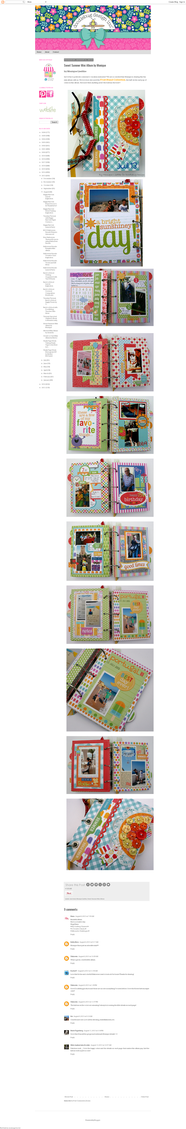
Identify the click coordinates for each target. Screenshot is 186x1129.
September (48, 189)
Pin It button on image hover (10, 1128)
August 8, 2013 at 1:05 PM (87, 985)
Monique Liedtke (81, 899)
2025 (44, 136)
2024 (44, 139)
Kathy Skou (75, 942)
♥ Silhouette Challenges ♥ (80, 931)
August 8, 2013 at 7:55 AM (84, 916)
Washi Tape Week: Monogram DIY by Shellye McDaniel (50, 353)
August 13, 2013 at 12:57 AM (101, 1045)
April (45, 370)
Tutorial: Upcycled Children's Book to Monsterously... (50, 319)
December (48, 179)
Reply (73, 934)
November (48, 182)
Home (39, 52)
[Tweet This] (92, 886)
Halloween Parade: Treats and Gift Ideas (50, 263)
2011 (44, 388)
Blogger (97, 1120)
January (47, 380)
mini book (73, 899)
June (45, 363)
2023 (44, 142)
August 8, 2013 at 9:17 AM (89, 942)
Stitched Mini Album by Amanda (50, 332)
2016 (44, 166)
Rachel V (74, 971)
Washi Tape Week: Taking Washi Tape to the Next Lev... (50, 344)
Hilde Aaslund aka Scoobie (80, 1045)
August (46, 192)
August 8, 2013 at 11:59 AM (88, 971)
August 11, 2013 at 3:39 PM (93, 1031)
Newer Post (69, 1097)
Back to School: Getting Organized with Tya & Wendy (50, 276)
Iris (72, 1016)
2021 (44, 149)
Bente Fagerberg (77, 1031)
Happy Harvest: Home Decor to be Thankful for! (50, 204)
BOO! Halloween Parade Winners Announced (50, 232)
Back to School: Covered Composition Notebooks (49, 292)
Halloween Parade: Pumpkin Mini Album (50, 249)
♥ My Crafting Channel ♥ (80, 927)
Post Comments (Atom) (81, 1101)
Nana (72, 916)
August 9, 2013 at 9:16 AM (83, 1016)
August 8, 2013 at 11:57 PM (88, 1002)
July (45, 360)
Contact (56, 52)
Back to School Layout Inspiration (48, 284)
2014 (44, 172)
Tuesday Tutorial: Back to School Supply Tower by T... (50, 301)
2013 (44, 176)
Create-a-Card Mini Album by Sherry (50, 337)
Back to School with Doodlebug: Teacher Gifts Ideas (50, 310)
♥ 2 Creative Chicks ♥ (78, 929)
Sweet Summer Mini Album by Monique (50, 326)
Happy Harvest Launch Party (49, 226)
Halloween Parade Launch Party (50, 269)
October (47, 185)
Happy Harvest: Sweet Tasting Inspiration (49, 211)
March (46, 373)
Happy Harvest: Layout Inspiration (48, 197)
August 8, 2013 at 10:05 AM (88, 956)
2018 (44, 159)
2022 (44, 146)
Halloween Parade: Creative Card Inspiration (50, 256)
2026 (44, 132)
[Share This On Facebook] (88, 886)
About (47, 52)
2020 (44, 152)
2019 (44, 156)
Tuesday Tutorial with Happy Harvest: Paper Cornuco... (49, 219)
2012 (44, 384)
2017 (44, 162)
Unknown (74, 956)
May (45, 367)
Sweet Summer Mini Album (95, 899)
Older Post (145, 1097)
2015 (44, 169)
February (47, 377)
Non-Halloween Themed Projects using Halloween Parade (50, 240)
